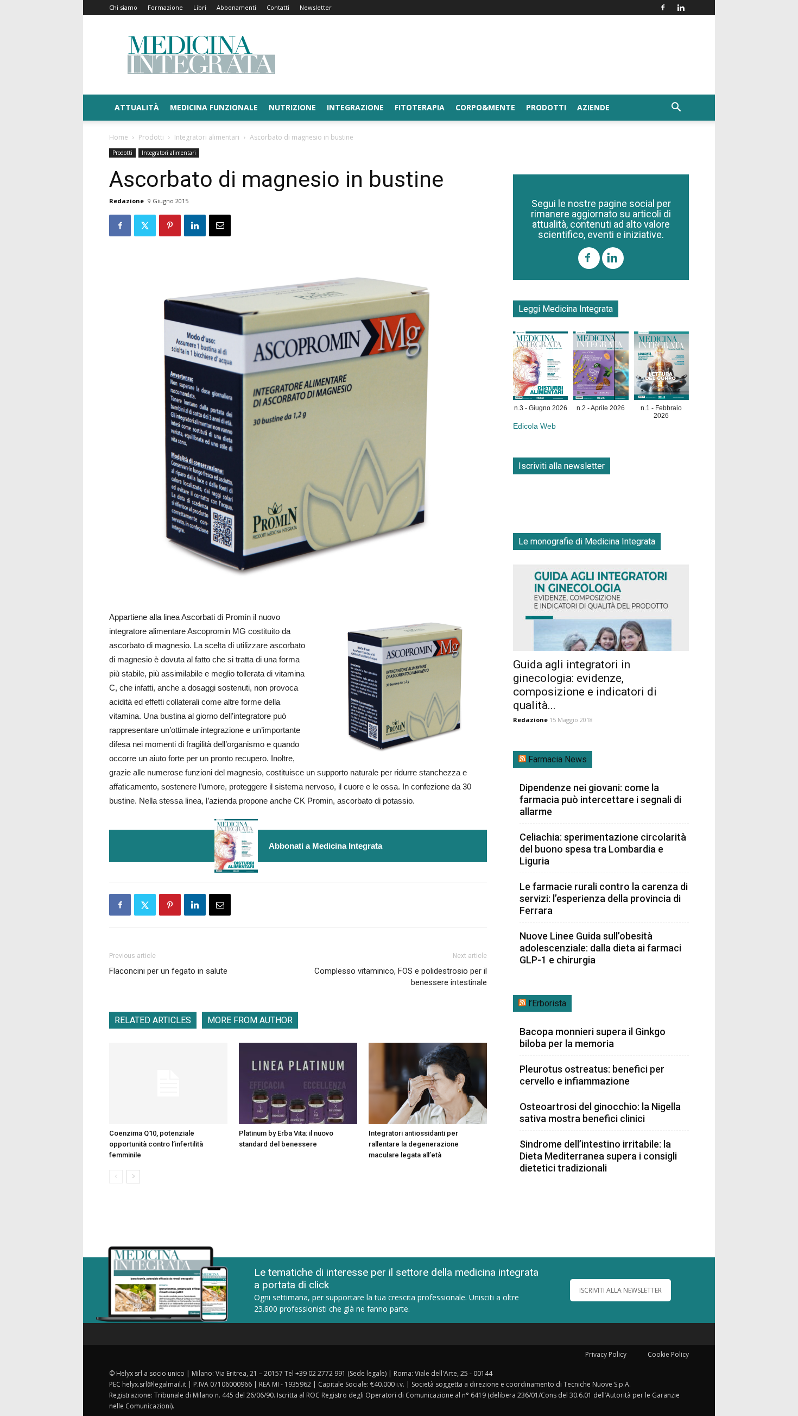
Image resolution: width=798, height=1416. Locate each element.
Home (118, 137)
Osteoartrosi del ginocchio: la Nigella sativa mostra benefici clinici (600, 1112)
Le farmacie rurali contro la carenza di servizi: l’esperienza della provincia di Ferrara (604, 898)
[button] (676, 108)
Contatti (278, 7)
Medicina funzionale (214, 107)
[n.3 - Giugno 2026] (236, 846)
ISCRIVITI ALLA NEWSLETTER (620, 1290)
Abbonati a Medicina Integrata (325, 845)
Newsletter (316, 7)
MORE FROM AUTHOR (250, 1020)
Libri (199, 7)
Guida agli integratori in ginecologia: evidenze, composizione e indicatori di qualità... (585, 685)
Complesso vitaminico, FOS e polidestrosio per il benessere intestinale (400, 976)
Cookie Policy (668, 1354)
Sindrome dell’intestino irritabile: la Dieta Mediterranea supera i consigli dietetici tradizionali (598, 1156)
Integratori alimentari (206, 137)
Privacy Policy (605, 1354)
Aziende (593, 107)
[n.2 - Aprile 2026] (600, 367)
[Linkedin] (681, 7)
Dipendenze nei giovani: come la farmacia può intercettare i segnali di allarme (600, 799)
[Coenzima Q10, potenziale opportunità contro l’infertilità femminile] (168, 1083)
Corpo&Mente (485, 107)
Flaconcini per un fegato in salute (168, 971)
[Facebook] (663, 7)
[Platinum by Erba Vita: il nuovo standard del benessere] (298, 1083)
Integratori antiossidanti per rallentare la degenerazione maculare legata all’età (414, 1144)
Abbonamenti (236, 7)
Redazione (126, 201)
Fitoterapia (420, 107)
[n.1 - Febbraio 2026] (661, 367)
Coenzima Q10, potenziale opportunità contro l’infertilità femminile (156, 1144)
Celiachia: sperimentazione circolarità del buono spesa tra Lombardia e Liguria (603, 849)
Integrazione (355, 107)
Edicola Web (534, 426)
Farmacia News (557, 759)
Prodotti (546, 107)
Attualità (137, 107)
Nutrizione (292, 107)
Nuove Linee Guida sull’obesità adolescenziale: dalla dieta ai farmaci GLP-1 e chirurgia (600, 948)
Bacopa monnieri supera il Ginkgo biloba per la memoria (593, 1037)
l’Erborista (547, 1003)
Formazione (165, 7)
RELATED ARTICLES (153, 1020)
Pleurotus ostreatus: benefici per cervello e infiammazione (592, 1075)
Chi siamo (123, 7)
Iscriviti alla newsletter (561, 466)
